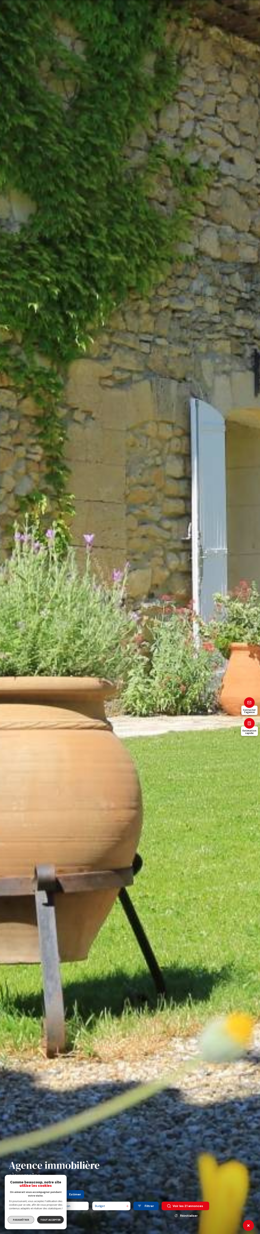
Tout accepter (50, 1219)
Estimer (75, 1194)
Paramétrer (21, 1219)
